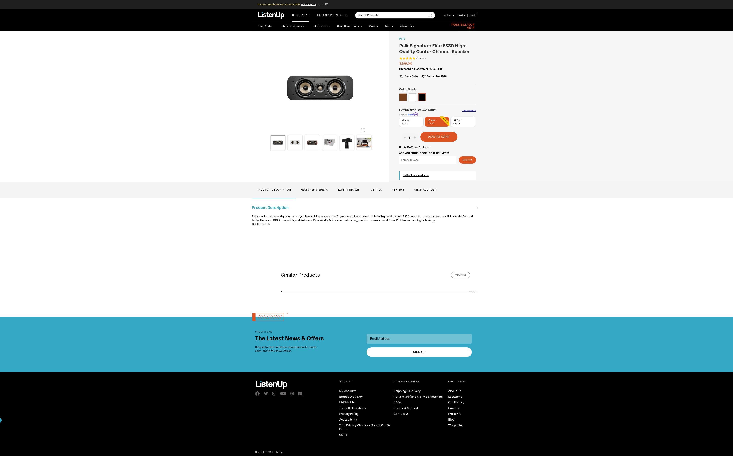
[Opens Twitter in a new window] (267, 393)
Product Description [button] (274, 189)
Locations (447, 15)
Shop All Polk (425, 189)
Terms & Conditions (352, 408)
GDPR (343, 435)
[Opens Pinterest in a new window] (293, 393)
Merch (389, 26)
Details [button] (376, 189)
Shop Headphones (293, 26)
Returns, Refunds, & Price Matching (418, 397)
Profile (462, 15)
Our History (456, 402)
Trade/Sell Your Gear (462, 26)
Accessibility (348, 419)
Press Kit (454, 414)
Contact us (326, 4)
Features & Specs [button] (314, 189)
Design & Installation (332, 15)
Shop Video (321, 26)
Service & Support (406, 408)
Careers (453, 408)
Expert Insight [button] (349, 189)
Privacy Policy (348, 414)
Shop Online (300, 15)
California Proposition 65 (416, 175)
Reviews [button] (398, 189)
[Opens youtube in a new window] (284, 393)
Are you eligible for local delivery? (424, 153)
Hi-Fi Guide (346, 402)
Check (467, 160)
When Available (414, 147)
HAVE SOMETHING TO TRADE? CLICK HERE (420, 69)
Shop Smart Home (348, 26)
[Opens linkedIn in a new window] (301, 393)
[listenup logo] (271, 15)
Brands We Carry (351, 397)
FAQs (397, 402)
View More (460, 275)
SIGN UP (419, 352)
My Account (347, 391)
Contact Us (401, 414)
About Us (406, 26)
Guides (373, 26)
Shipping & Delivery (407, 391)
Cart (472, 15)
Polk (402, 39)
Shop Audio (265, 26)
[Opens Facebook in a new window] (258, 393)
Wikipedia (455, 425)
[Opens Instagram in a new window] (275, 394)
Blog (451, 419)
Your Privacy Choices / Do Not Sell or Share (364, 427)
